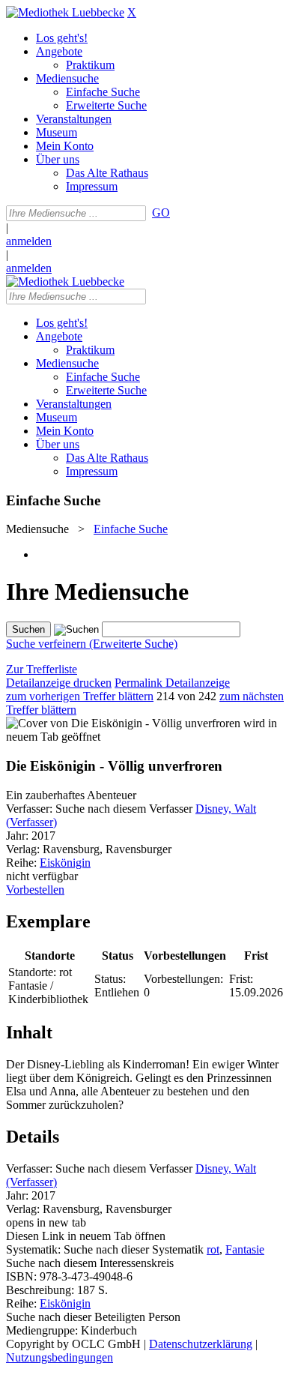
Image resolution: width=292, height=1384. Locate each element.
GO (161, 212)
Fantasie (244, 1249)
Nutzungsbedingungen (59, 1357)
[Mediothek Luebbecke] (65, 12)
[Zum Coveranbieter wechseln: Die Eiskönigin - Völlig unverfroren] (123, 723)
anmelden (29, 241)
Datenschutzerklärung (200, 1344)
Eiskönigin (65, 862)
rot (213, 1249)
